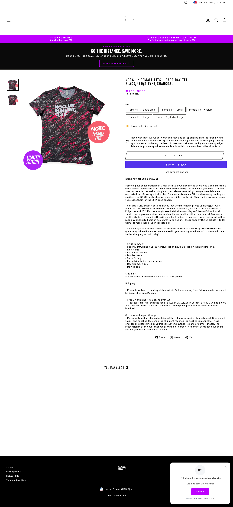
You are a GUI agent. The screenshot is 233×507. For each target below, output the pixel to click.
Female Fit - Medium (201, 109)
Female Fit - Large (139, 117)
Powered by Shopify (116, 495)
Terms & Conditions (16, 480)
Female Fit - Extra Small (142, 109)
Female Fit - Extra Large (170, 117)
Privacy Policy (13, 471)
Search (10, 467)
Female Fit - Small (172, 109)
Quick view (32, 426)
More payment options (176, 171)
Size (128, 104)
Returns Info (12, 476)
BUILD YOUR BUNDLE (114, 63)
